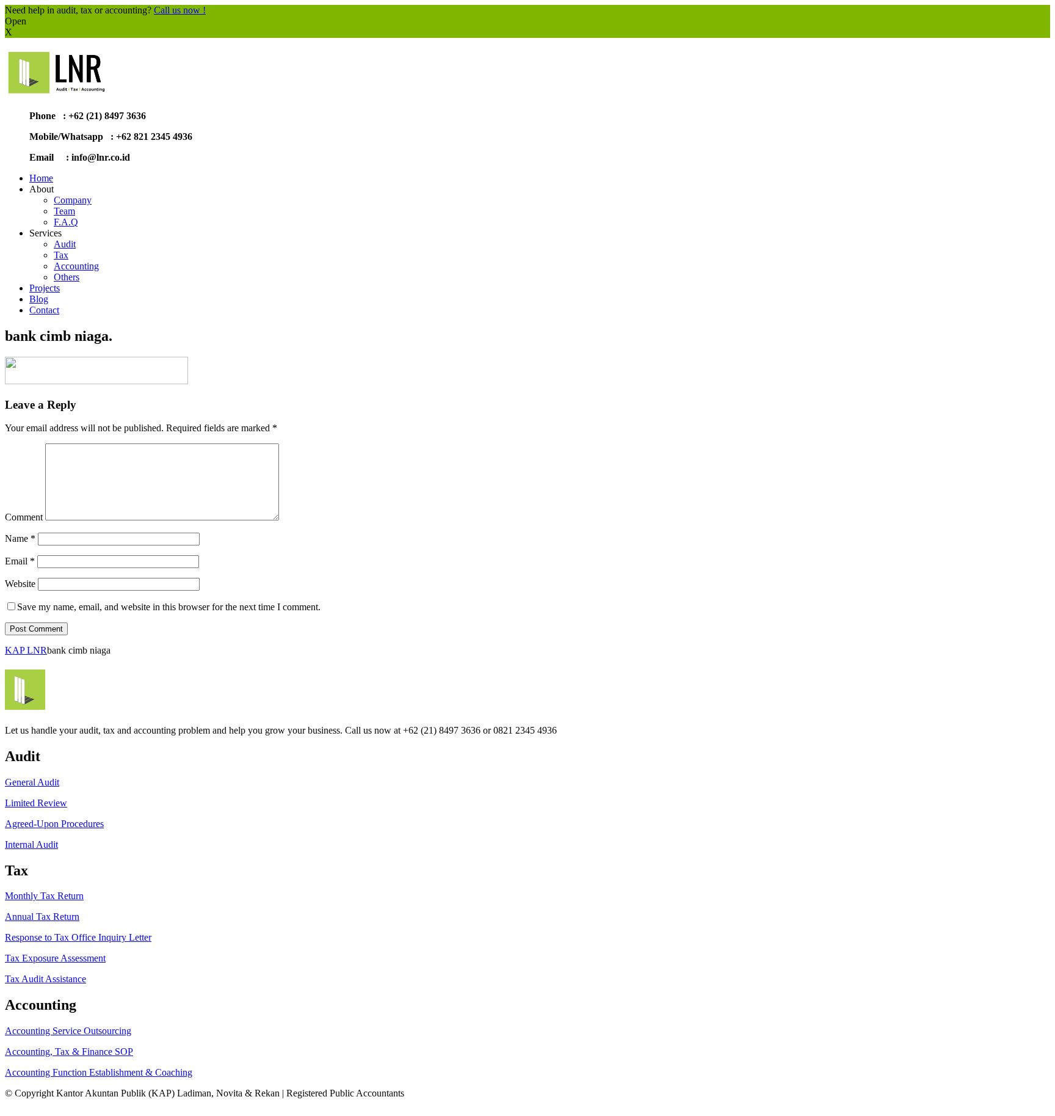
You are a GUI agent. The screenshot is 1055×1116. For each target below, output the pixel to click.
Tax (61, 255)
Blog (38, 299)
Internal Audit (31, 844)
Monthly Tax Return (44, 896)
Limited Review (36, 803)
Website (20, 583)
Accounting (76, 266)
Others (66, 277)
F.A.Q (66, 222)
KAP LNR (26, 650)
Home (41, 178)
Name (20, 538)
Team (64, 211)
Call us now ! (180, 10)
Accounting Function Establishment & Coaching (98, 1072)
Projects (44, 288)
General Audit (32, 782)
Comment (24, 517)
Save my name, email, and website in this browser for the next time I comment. (169, 607)
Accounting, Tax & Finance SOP (69, 1051)
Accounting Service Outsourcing (68, 1031)
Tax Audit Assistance (45, 979)
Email (20, 561)
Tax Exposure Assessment (55, 958)
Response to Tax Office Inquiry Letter (78, 937)
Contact (44, 310)
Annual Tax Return (42, 916)
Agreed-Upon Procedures (54, 824)
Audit (65, 244)
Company (73, 200)
